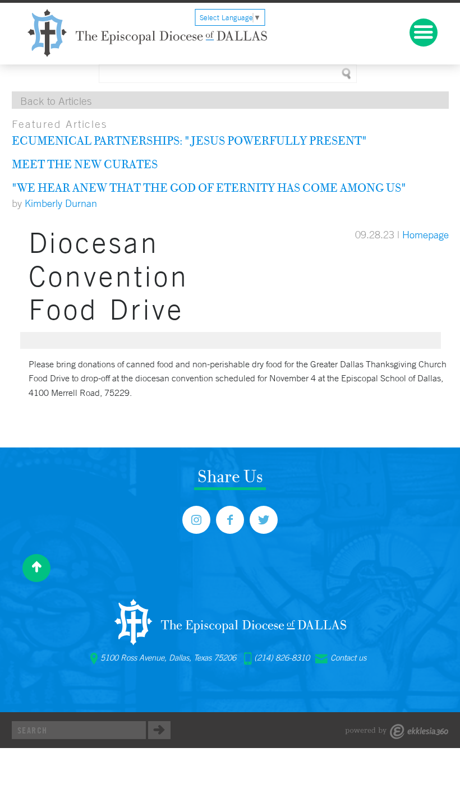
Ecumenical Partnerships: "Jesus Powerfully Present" (189, 140)
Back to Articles (55, 100)
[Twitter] (264, 520)
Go (159, 730)
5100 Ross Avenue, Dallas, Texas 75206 (168, 658)
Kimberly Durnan (61, 203)
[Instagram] (196, 520)
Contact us (348, 658)
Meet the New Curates (85, 164)
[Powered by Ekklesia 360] (397, 731)
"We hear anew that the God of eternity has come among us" (209, 187)
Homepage (425, 234)
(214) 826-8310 (282, 658)
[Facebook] (230, 520)
